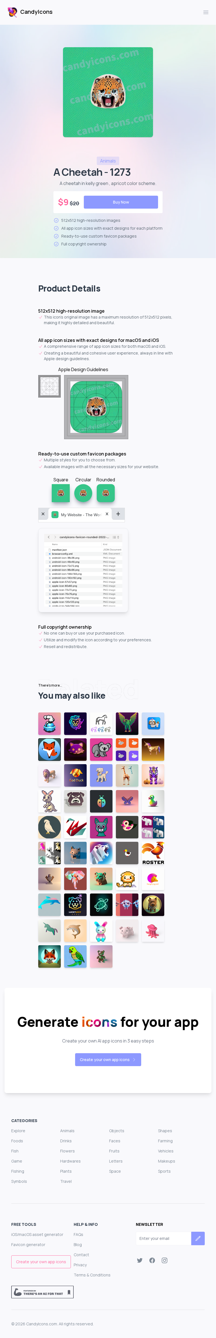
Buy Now (121, 202)
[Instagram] (164, 1260)
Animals (67, 1130)
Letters (116, 1161)
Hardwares (70, 1161)
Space (115, 1171)
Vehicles (166, 1151)
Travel (66, 1181)
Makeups (166, 1161)
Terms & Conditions (92, 1275)
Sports (164, 1171)
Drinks (66, 1140)
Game (16, 1161)
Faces (114, 1140)
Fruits (114, 1151)
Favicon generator (28, 1244)
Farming (165, 1140)
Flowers (67, 1151)
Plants (66, 1171)
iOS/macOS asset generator (37, 1234)
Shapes (165, 1130)
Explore (18, 1130)
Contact (81, 1254)
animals (108, 161)
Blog (78, 1244)
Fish (15, 1151)
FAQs (78, 1234)
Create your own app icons (105, 1059)
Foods (17, 1140)
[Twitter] (140, 1260)
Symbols (19, 1181)
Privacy (80, 1264)
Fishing (17, 1171)
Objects (116, 1130)
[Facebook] (152, 1260)
